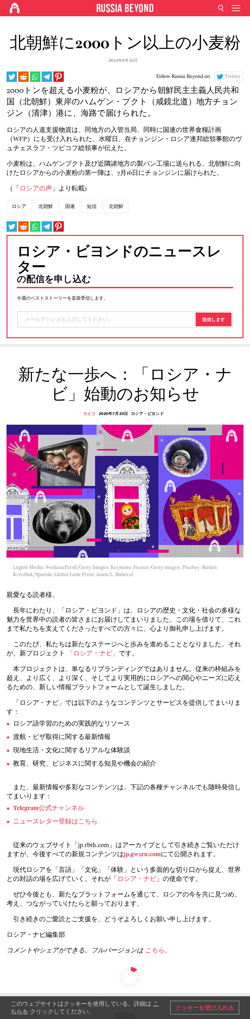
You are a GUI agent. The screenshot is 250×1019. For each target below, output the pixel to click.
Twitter (233, 76)
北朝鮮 (45, 206)
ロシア (19, 206)
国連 (70, 206)
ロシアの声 (36, 189)
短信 (92, 206)
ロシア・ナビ (136, 879)
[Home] (15, 8)
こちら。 (158, 951)
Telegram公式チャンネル (48, 808)
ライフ (89, 414)
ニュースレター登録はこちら (55, 822)
